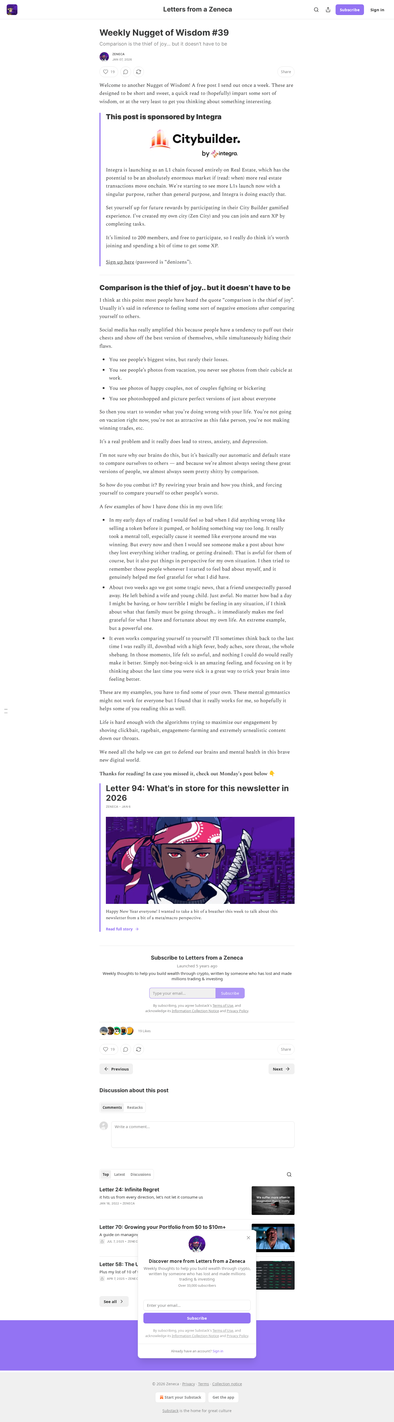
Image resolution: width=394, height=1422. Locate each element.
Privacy (188, 1383)
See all (110, 1301)
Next (278, 1069)
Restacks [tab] (135, 1107)
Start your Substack (183, 1397)
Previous (120, 1069)
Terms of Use (223, 1330)
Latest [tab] (119, 1174)
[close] (248, 1237)
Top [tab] (106, 1174)
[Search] (316, 9)
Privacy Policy (237, 1335)
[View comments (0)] (125, 71)
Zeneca (118, 54)
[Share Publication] (328, 9)
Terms (203, 1383)
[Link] (92, 287)
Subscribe (350, 9)
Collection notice (227, 1383)
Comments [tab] (112, 1107)
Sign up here (120, 262)
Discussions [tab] (141, 1174)
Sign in (377, 9)
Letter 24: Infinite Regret (129, 1190)
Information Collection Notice (195, 1335)
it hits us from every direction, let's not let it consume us (151, 1197)
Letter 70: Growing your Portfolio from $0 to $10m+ (162, 1227)
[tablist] (122, 1107)
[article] (197, 1200)
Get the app (223, 1397)
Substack (170, 1410)
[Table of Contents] (6, 711)
